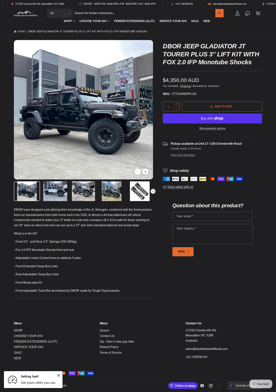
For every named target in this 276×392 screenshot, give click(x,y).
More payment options (212, 128)
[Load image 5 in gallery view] (140, 191)
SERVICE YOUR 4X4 (28, 347)
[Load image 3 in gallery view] (83, 191)
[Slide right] (145, 172)
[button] (258, 13)
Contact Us (107, 336)
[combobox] (149, 13)
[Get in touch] (248, 13)
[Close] (59, 375)
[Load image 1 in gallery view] (27, 191)
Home (21, 31)
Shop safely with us (180, 186)
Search (104, 330)
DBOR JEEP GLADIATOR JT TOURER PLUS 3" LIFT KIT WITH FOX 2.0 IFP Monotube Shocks (87, 31)
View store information (183, 155)
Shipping (185, 86)
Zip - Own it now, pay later (117, 341)
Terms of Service (111, 352)
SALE (18, 352)
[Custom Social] (219, 385)
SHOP (68, 21)
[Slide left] (138, 172)
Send (181, 251)
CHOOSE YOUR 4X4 (92, 21)
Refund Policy (109, 347)
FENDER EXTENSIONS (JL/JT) (35, 341)
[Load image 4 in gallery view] (112, 191)
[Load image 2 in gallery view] (55, 191)
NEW (17, 358)
